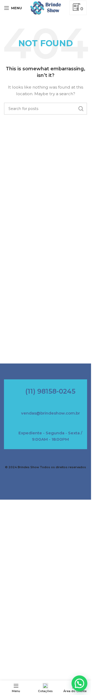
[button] (79, 683)
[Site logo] (45, 7)
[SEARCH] (81, 109)
